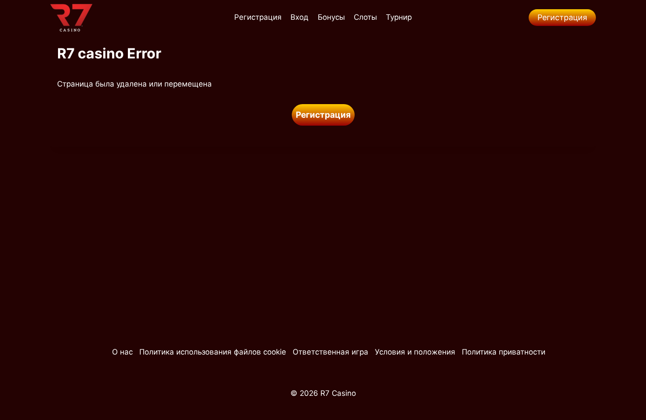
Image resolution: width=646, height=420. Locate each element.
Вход (299, 17)
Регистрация (258, 17)
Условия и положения (415, 352)
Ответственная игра (330, 352)
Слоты (365, 17)
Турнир (399, 17)
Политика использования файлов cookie (212, 352)
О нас (122, 352)
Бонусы (331, 17)
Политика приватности (503, 352)
